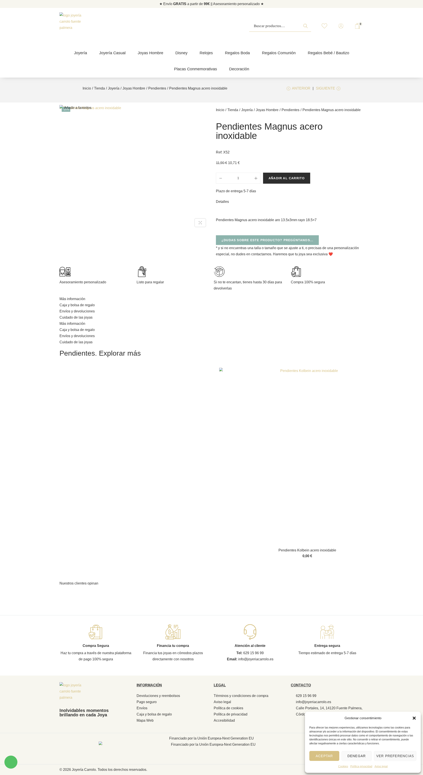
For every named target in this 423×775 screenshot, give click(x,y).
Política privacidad (361, 766)
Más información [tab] (72, 299)
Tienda (99, 88)
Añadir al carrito (287, 178)
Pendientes (157, 88)
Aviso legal (381, 766)
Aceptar (324, 756)
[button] (414, 718)
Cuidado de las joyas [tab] (76, 317)
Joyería (113, 88)
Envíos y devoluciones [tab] (77, 311)
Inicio (87, 88)
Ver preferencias (395, 756)
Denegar (356, 756)
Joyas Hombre (133, 88)
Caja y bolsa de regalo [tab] (77, 305)
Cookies (343, 766)
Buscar (307, 28)
